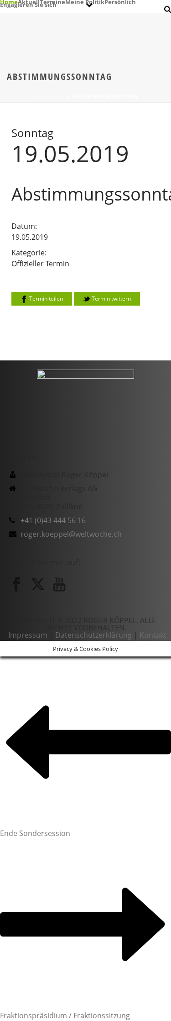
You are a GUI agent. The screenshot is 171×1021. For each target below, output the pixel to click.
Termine (52, 1)
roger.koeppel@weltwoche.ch (71, 534)
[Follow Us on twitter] (38, 584)
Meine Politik (84, 1)
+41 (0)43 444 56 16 (53, 520)
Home (9, 1)
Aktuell (29, 1)
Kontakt (153, 635)
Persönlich (120, 1)
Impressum (27, 635)
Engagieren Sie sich (28, 4)
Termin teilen (45, 298)
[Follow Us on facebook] (16, 584)
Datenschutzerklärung (93, 635)
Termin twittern (110, 298)
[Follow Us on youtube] (59, 584)
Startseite (49, 96)
